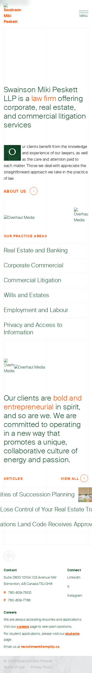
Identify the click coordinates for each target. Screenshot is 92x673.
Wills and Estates (26, 295)
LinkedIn (73, 577)
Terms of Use (14, 667)
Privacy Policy (42, 667)
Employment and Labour (36, 310)
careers (23, 626)
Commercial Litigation (32, 280)
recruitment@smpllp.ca (40, 647)
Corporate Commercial (33, 266)
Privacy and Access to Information (33, 329)
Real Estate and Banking (36, 251)
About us (15, 192)
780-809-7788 (19, 600)
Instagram (74, 595)
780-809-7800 (19, 592)
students (72, 634)
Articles (13, 479)
